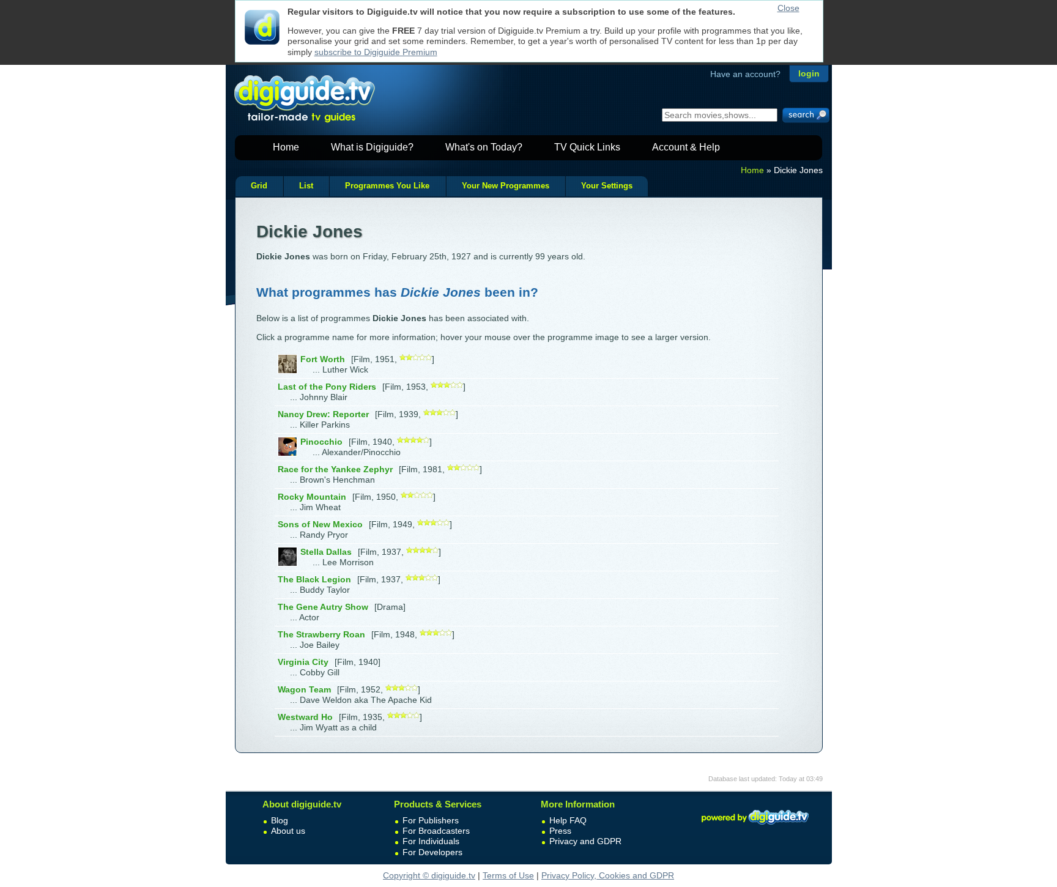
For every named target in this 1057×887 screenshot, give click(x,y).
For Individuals (430, 841)
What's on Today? (483, 147)
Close (788, 8)
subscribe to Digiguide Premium (375, 52)
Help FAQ (568, 820)
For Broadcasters (436, 831)
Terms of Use (508, 875)
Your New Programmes (505, 186)
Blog (279, 820)
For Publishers (430, 820)
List (306, 186)
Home (286, 147)
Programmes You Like (387, 186)
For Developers (432, 852)
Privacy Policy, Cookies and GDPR (607, 875)
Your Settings (606, 186)
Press (560, 831)
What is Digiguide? (372, 147)
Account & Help (686, 147)
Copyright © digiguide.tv (429, 875)
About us (288, 831)
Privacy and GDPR (585, 841)
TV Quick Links (587, 147)
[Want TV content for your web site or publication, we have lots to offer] (755, 826)
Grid (259, 186)
